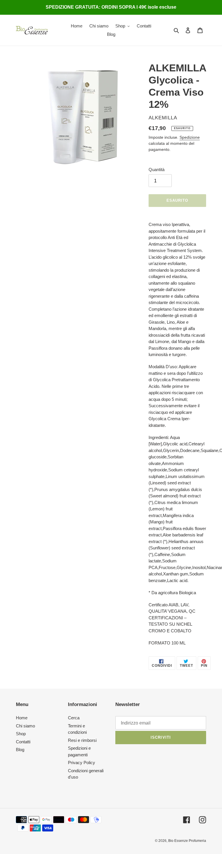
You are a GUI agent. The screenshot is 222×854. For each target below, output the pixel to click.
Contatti (23, 741)
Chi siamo (25, 725)
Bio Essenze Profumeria (187, 841)
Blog (20, 749)
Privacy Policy (81, 762)
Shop (21, 733)
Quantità (156, 169)
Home (21, 717)
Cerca (73, 717)
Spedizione (190, 137)
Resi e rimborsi (82, 740)
